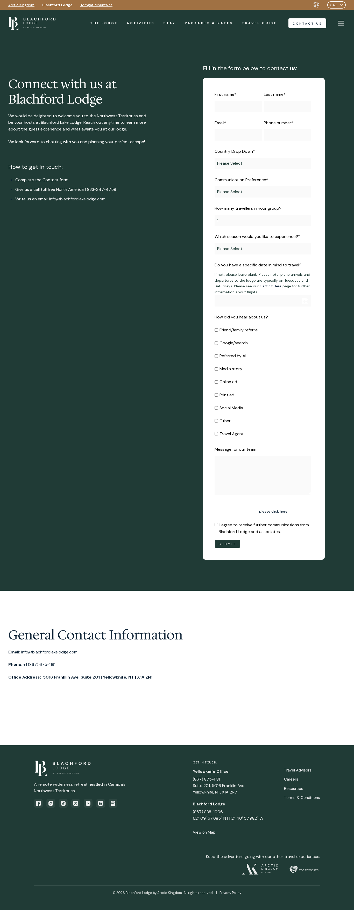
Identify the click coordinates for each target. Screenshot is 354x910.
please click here (273, 511)
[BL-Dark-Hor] (31, 23)
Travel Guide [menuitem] (259, 23)
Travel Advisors (297, 770)
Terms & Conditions (302, 797)
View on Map (204, 832)
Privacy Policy (230, 893)
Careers (291, 779)
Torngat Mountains (96, 5)
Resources (293, 788)
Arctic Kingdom (21, 5)
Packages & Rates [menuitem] (209, 23)
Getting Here (270, 286)
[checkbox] (263, 382)
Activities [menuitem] (140, 23)
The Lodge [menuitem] (104, 23)
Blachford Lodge (57, 5)
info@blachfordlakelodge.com (77, 199)
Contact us (307, 23)
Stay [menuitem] (170, 23)
